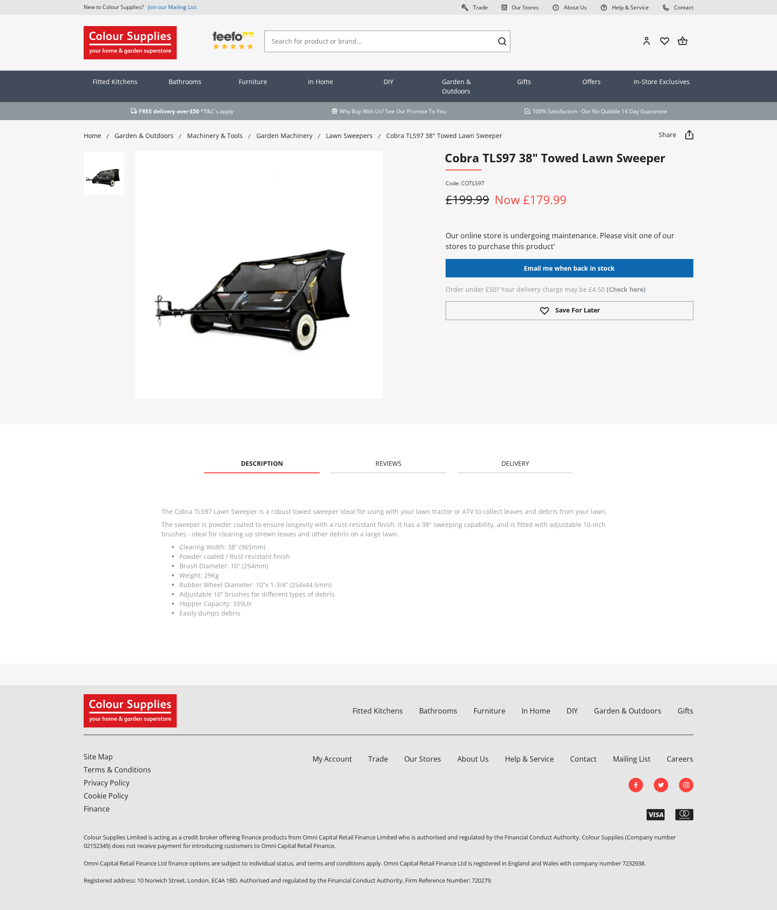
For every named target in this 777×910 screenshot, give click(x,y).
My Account (332, 759)
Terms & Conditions (117, 770)
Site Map (98, 757)
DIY (388, 81)
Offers (591, 81)
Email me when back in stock (569, 268)
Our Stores (524, 7)
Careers (680, 759)
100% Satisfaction (554, 111)
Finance (97, 809)
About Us (575, 7)
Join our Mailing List (172, 7)
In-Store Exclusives (662, 81)
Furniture (253, 81)
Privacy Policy (107, 783)
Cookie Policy (106, 796)
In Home (320, 81)
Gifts (524, 81)
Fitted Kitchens (115, 81)
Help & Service (630, 7)
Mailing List (632, 759)
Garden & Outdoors (456, 86)
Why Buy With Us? (361, 111)
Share (668, 134)
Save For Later (577, 310)
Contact (683, 7)
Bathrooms (185, 81)
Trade (480, 7)
